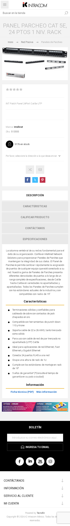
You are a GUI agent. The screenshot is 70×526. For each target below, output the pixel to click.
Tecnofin (41, 513)
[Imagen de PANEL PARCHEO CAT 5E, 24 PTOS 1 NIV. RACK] (13, 61)
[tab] (35, 195)
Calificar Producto (35, 217)
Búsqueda (66, 13)
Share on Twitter (35, 180)
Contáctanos (35, 228)
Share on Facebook (27, 180)
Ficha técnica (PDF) (22, 391)
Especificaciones (35, 239)
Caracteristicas (35, 206)
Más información (46, 391)
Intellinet (18, 127)
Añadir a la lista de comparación (30, 169)
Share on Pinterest (42, 180)
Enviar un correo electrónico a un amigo (40, 169)
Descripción (35, 195)
